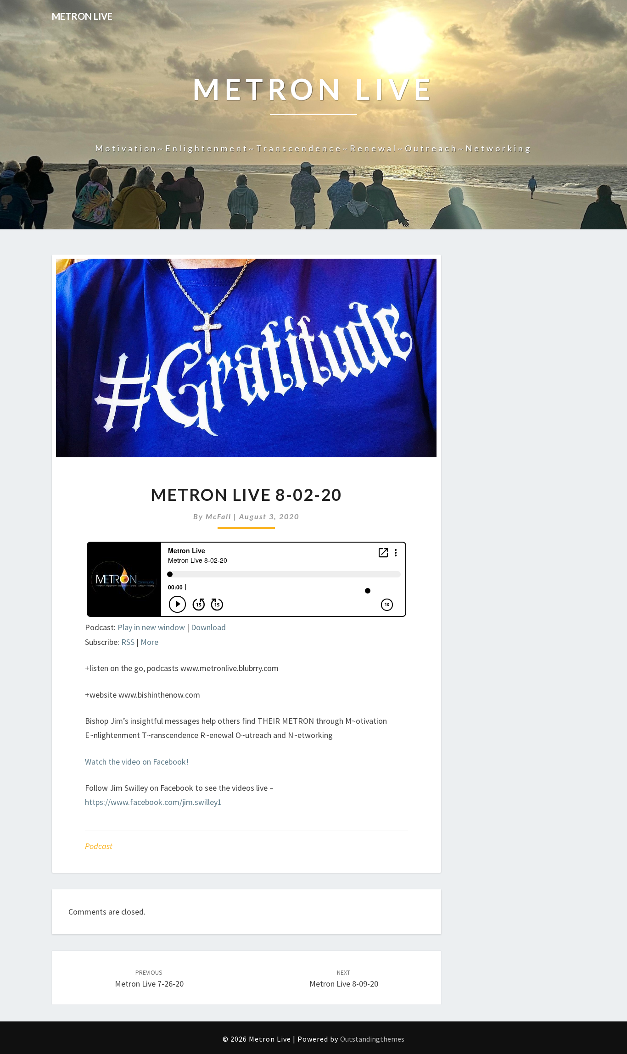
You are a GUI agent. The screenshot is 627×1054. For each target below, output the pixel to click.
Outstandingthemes (372, 1038)
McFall (218, 516)
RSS (127, 642)
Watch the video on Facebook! (137, 761)
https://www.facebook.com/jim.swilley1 (153, 802)
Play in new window (151, 627)
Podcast (98, 846)
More (149, 642)
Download (208, 627)
